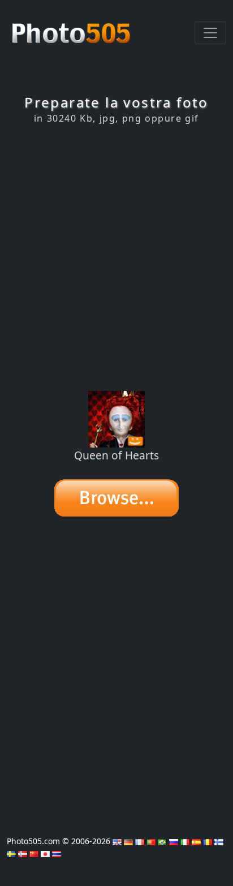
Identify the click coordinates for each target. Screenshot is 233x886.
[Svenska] (11, 853)
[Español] (196, 841)
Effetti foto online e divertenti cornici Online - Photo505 (72, 27)
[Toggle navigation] (210, 32)
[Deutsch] (128, 841)
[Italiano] (184, 841)
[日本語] (45, 853)
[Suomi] (218, 841)
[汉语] (33, 853)
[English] (117, 841)
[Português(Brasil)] (162, 841)
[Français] (139, 841)
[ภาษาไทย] (56, 853)
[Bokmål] (22, 853)
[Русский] (173, 841)
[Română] (207, 841)
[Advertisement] (116, 257)
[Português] (151, 841)
